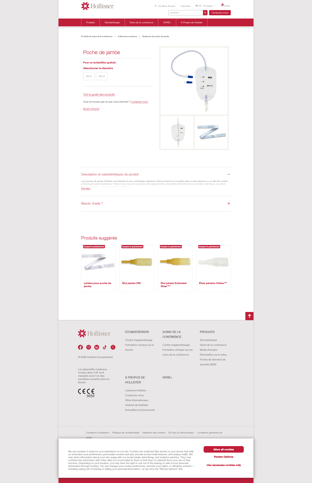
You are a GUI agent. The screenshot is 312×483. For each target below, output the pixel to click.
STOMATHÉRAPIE (137, 332)
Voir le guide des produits (99, 94)
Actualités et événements (140, 409)
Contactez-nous (220, 12)
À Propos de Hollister (192, 22)
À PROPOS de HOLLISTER (135, 380)
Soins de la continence (141, 22)
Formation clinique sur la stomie (139, 347)
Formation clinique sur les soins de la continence (177, 352)
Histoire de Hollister (136, 404)
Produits (90, 22)
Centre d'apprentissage (138, 339)
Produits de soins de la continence (96, 36)
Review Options (223, 456)
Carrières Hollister (135, 390)
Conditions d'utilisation (97, 432)
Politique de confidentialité (125, 432)
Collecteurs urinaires (127, 36)
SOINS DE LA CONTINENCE (171, 334)
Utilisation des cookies (153, 432)
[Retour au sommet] (249, 316)
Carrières (185, 6)
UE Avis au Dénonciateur (181, 432)
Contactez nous (134, 395)
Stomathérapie (112, 22)
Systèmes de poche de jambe (155, 36)
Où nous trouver (166, 6)
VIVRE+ (167, 22)
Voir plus (85, 188)
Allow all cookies (223, 449)
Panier (226, 5)
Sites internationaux (136, 400)
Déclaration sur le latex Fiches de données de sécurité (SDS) (213, 359)
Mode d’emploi (91, 108)
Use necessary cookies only (224, 464)
